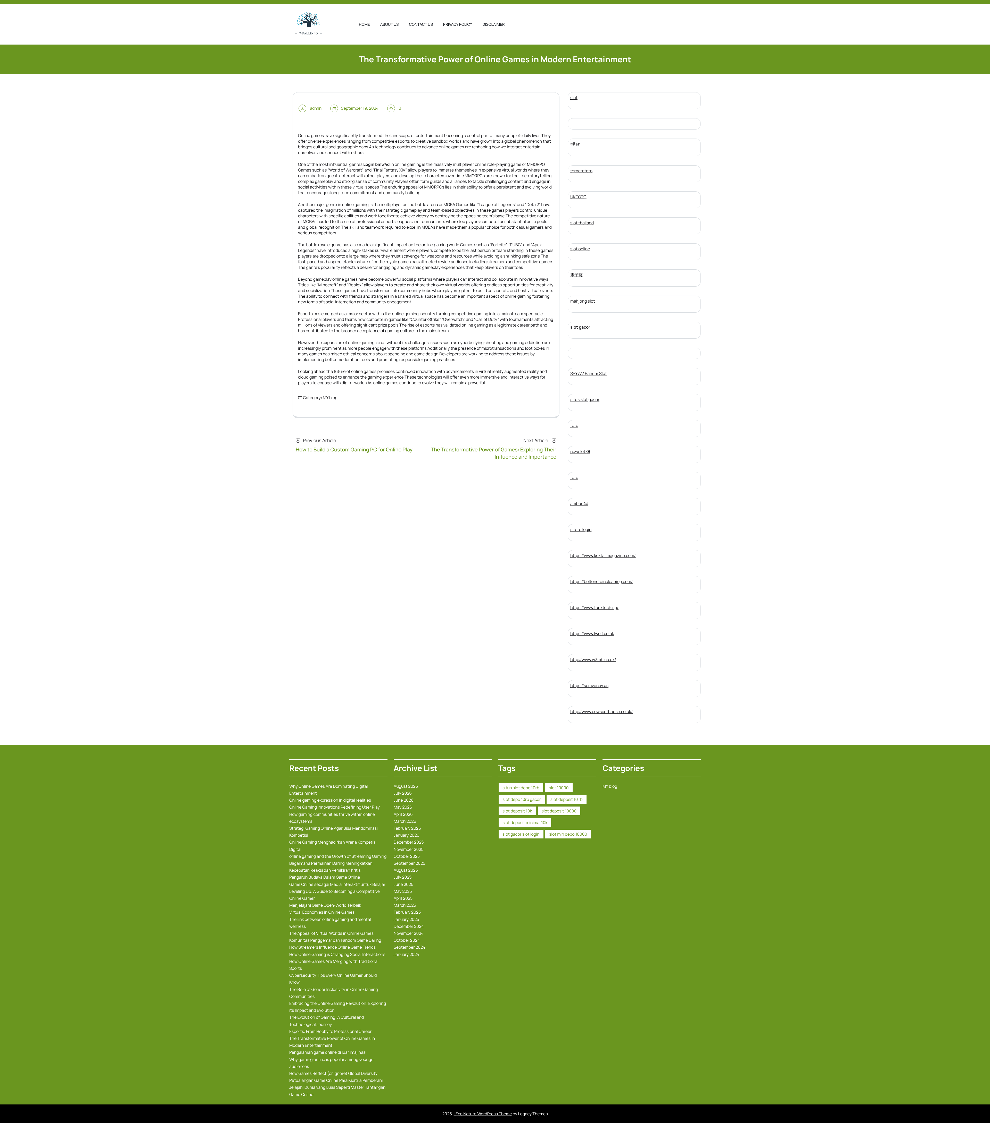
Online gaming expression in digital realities (330, 800)
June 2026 (404, 800)
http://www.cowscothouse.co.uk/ (601, 711)
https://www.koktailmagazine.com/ (603, 555)
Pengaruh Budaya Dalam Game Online (324, 877)
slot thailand (582, 223)
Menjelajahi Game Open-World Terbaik (325, 905)
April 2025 (403, 898)
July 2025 (403, 877)
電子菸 (576, 275)
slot (574, 97)
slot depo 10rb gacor (521, 799)
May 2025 (403, 891)
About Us (389, 24)
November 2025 (409, 849)
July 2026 (403, 793)
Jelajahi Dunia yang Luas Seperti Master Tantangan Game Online (337, 1090)
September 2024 (409, 947)
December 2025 (409, 842)
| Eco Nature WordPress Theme (483, 1114)
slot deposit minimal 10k (524, 822)
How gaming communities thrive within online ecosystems (332, 817)
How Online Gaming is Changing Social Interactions (337, 954)
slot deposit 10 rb (566, 799)
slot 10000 (559, 788)
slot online (580, 249)
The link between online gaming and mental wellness (330, 922)
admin (315, 108)
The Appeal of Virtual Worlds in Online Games (331, 933)
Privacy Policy (457, 24)
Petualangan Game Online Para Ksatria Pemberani (336, 1080)
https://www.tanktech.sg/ (594, 607)
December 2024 (409, 926)
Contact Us (421, 24)
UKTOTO (578, 197)
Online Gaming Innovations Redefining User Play (334, 807)
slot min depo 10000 (568, 834)
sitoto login (580, 529)
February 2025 (407, 912)
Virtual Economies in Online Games (321, 912)
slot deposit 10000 (559, 811)
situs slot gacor (584, 399)
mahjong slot (582, 301)
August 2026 (406, 786)
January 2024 (406, 954)
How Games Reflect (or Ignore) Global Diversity (333, 1073)
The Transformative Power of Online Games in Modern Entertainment (332, 1041)
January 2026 (406, 835)
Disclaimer (493, 24)
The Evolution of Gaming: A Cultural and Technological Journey (326, 1020)
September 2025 (409, 863)
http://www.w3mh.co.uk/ (593, 659)
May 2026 (403, 807)
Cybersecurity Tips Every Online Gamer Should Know (333, 978)
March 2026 (405, 821)
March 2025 (405, 905)
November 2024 (409, 933)
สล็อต (575, 144)
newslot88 (580, 451)
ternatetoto (581, 171)
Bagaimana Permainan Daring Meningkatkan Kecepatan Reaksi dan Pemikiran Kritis (331, 866)
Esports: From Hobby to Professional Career (330, 1031)
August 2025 (406, 870)
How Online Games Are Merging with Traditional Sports (333, 964)
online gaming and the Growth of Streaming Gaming (337, 856)
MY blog (330, 397)
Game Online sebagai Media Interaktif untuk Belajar (337, 884)
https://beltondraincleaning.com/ (601, 581)
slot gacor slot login (521, 834)
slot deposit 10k (517, 811)
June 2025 (403, 884)
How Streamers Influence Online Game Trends (332, 947)
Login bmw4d (376, 164)
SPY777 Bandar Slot (588, 373)
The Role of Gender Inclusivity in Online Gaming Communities (333, 993)
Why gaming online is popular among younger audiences (332, 1063)
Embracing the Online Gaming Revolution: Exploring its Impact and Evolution (337, 1006)
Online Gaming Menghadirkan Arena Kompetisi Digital (332, 845)
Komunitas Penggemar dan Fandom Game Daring (335, 940)
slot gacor (580, 327)
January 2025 (406, 919)
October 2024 (407, 940)
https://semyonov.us (589, 685)
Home (364, 24)
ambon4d (579, 503)
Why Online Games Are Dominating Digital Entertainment (328, 789)
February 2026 (407, 828)
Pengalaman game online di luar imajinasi (327, 1052)
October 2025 (407, 856)
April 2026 (403, 814)
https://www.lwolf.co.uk (592, 633)
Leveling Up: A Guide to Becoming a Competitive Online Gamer (334, 894)
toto (574, 425)
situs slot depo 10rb (520, 788)
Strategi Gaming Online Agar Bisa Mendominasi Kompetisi (333, 831)
